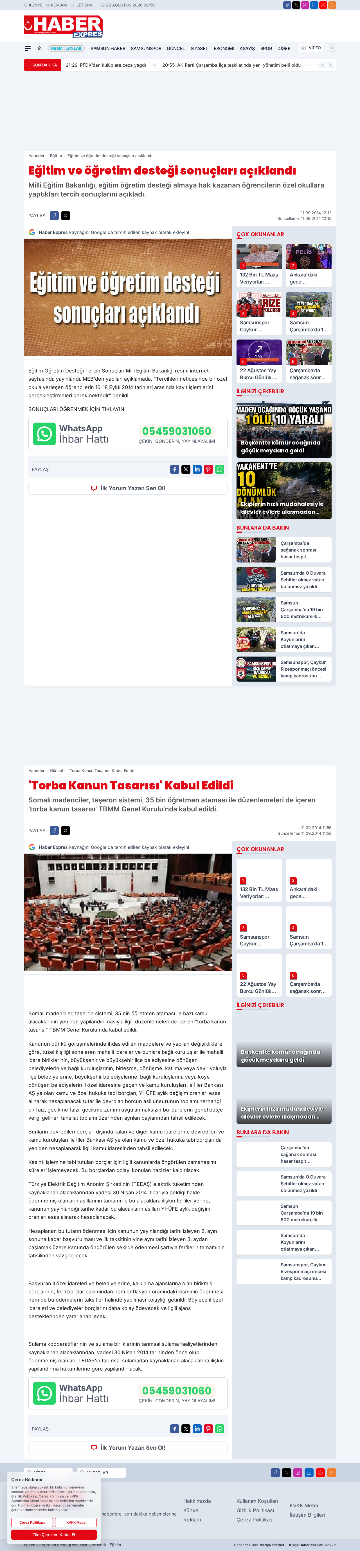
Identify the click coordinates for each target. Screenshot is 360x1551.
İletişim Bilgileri (307, 1515)
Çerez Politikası (255, 1520)
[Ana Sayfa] (39, 48)
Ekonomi (224, 48)
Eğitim (56, 155)
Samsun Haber (108, 48)
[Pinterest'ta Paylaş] (208, 469)
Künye (35, 5)
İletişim (83, 5)
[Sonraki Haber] (330, 65)
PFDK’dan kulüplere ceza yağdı (106, 65)
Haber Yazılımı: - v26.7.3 (285, 1545)
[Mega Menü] (28, 48)
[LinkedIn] (314, 5)
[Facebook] (287, 5)
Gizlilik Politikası (255, 1510)
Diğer (283, 48)
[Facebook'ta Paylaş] (54, 215)
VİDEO (315, 47)
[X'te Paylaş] (65, 215)
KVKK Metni (304, 1505)
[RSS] (332, 5)
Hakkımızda (197, 1501)
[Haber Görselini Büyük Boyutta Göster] (128, 297)
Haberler (36, 155)
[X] (296, 5)
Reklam (59, 5)
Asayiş (247, 48)
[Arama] (332, 48)
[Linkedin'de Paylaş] (197, 469)
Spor (266, 48)
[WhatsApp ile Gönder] (219, 469)
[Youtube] (323, 5)
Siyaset (199, 48)
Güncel (176, 48)
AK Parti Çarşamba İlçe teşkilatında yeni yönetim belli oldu (231, 65)
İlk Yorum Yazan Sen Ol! (133, 488)
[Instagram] (305, 5)
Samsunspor (146, 48)
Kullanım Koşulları (257, 1501)
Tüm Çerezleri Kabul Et (54, 1534)
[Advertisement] (180, 111)
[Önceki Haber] (322, 65)
